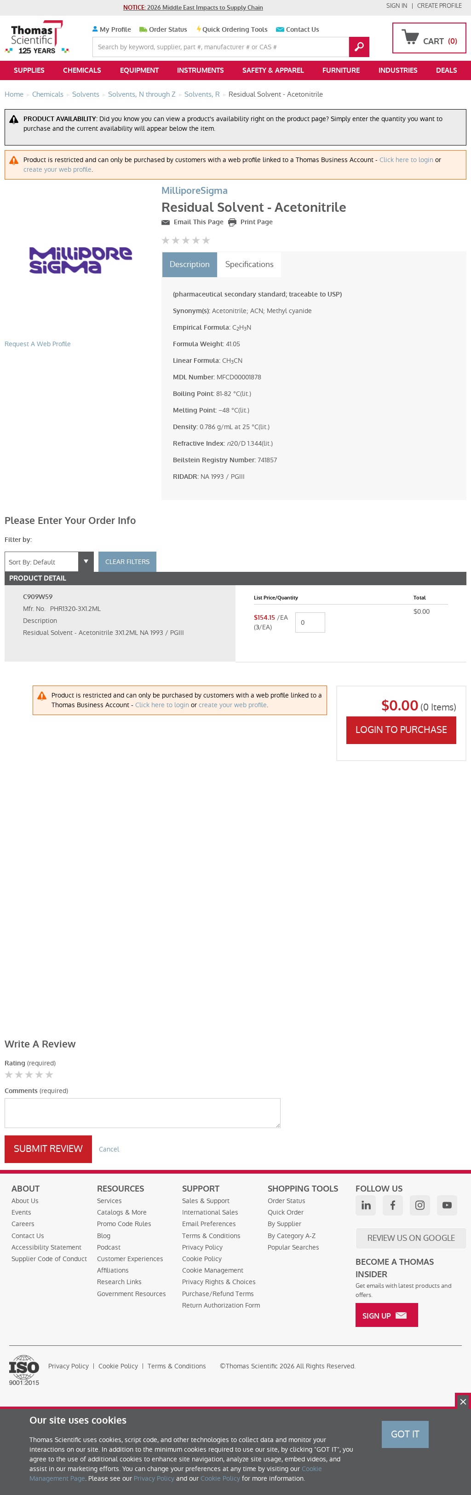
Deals (446, 70)
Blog (103, 1235)
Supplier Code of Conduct (49, 1258)
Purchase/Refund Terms (218, 1293)
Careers (22, 1223)
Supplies (29, 70)
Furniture (341, 70)
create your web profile (57, 169)
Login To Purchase (401, 729)
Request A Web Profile (38, 344)
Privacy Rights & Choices (219, 1281)
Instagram (420, 1205)
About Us (25, 1200)
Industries (398, 70)
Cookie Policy (202, 1258)
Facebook (393, 1205)
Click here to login (406, 159)
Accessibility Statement (46, 1247)
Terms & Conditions (211, 1235)
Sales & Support (206, 1200)
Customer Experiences (130, 1258)
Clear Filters (127, 561)
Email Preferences (209, 1223)
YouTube (447, 1205)
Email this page (198, 222)
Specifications (249, 264)
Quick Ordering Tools (235, 29)
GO (359, 47)
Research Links (119, 1281)
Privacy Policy (202, 1247)
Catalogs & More (122, 1212)
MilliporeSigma (194, 191)
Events (21, 1212)
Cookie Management (212, 1270)
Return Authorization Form (221, 1305)
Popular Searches (293, 1247)
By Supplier (284, 1223)
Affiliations (113, 1270)
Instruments (200, 70)
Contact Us (302, 29)
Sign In (397, 5)
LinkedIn (366, 1205)
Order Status (168, 29)
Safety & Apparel (273, 70)
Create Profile (439, 5)
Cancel (109, 1149)
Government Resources (131, 1293)
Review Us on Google (411, 1238)
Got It (405, 1434)
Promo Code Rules (124, 1223)
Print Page (256, 222)
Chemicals (82, 70)
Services (109, 1200)
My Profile (114, 29)
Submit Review (48, 1148)
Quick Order (286, 1212)
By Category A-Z (292, 1235)
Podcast (109, 1247)
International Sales (210, 1212)
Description (190, 264)
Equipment (139, 70)
